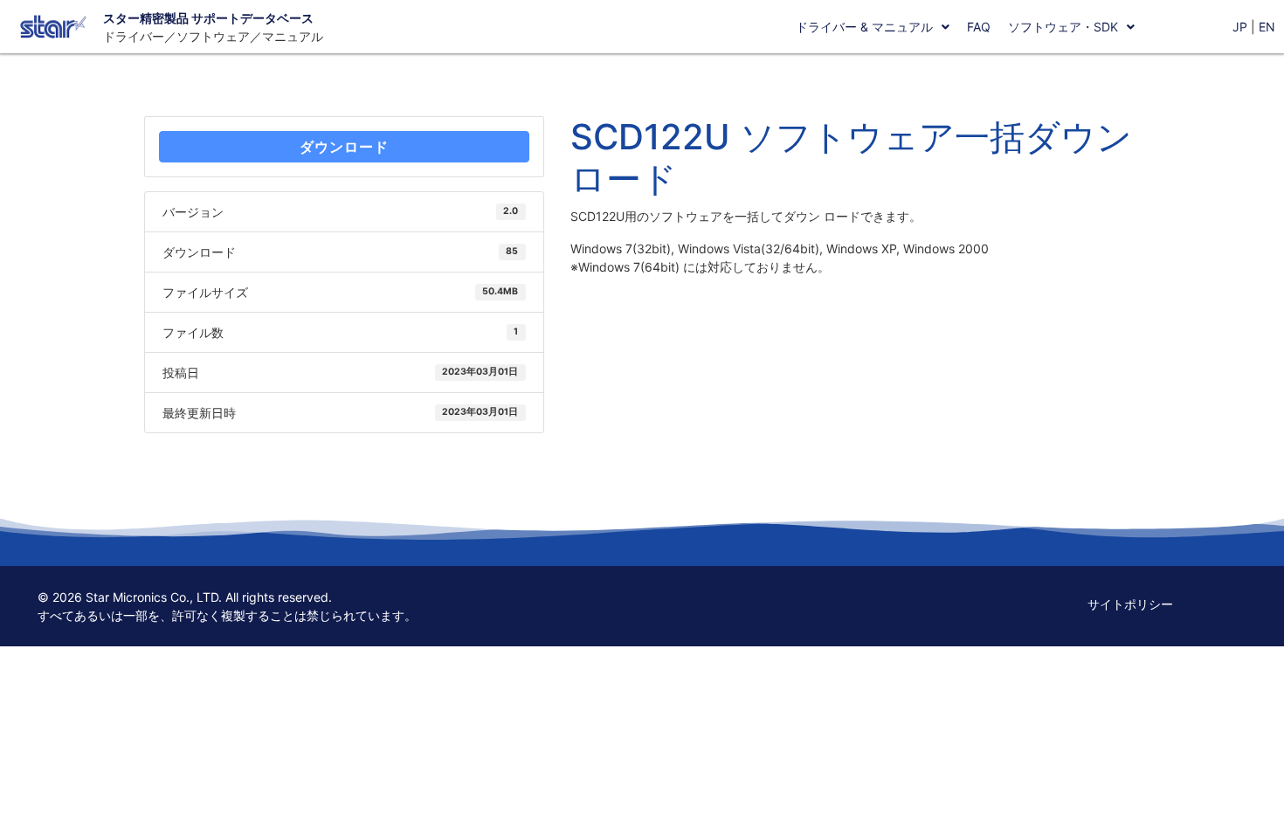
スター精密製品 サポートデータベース (208, 17)
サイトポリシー (1130, 604)
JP (1239, 26)
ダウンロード (344, 146)
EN (1267, 26)
